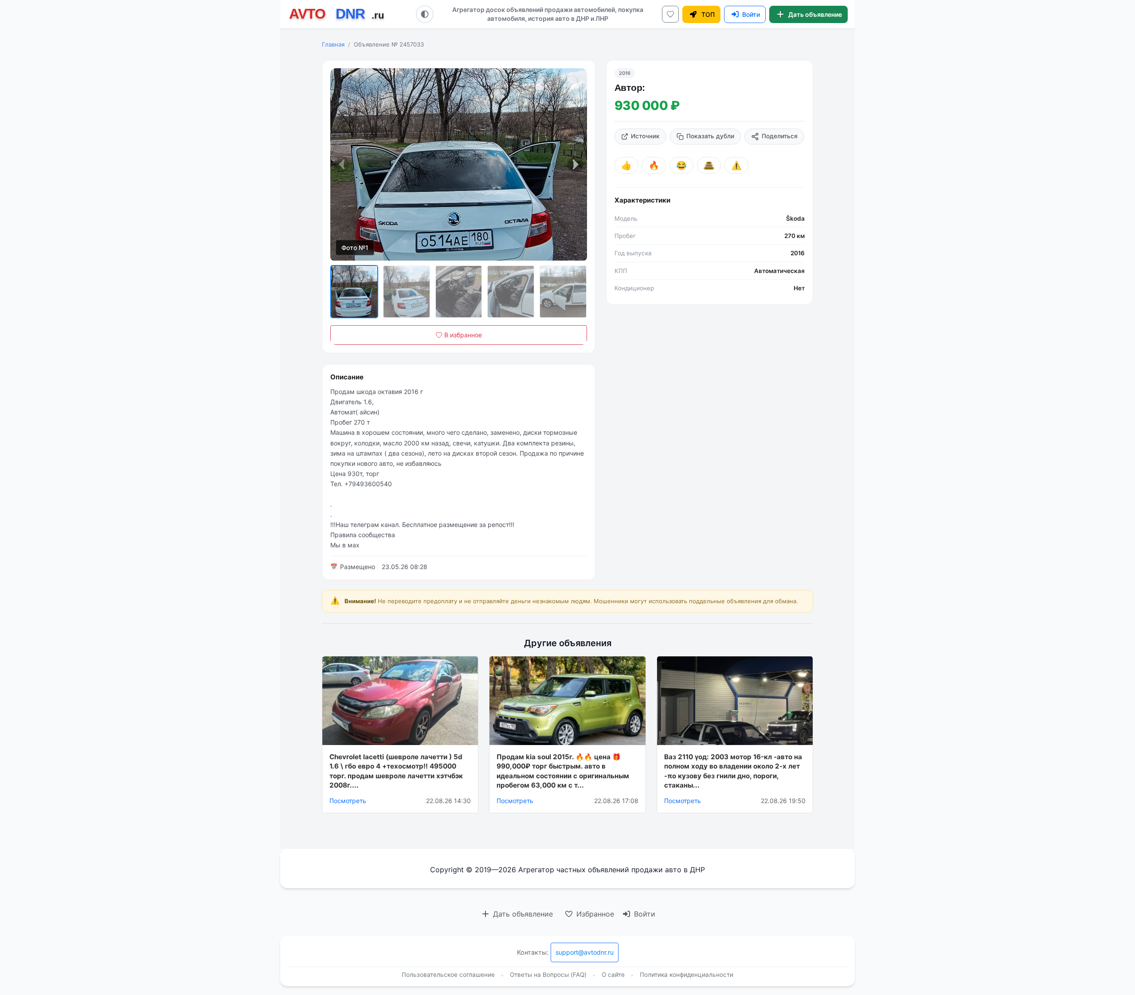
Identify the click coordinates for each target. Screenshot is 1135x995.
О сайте (613, 974)
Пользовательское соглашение (448, 974)
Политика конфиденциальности (686, 974)
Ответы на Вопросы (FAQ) (548, 974)
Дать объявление (522, 913)
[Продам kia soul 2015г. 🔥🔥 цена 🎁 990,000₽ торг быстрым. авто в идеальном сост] (567, 700)
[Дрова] (709, 165)
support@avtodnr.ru (585, 952)
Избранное (594, 913)
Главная (333, 44)
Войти (643, 913)
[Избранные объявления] (670, 14)
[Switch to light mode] (425, 14)
